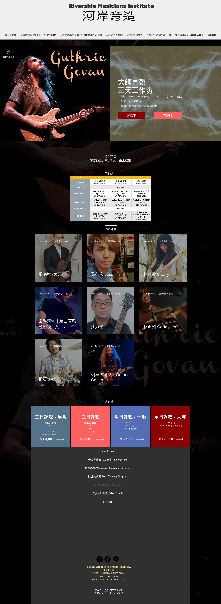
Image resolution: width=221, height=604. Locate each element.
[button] (81, 33)
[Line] (116, 559)
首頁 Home (107, 451)
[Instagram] (99, 559)
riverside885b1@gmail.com (113, 579)
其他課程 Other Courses (107, 485)
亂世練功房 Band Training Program (107, 476)
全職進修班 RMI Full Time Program (107, 459)
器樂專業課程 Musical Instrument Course (107, 468)
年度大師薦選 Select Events (107, 493)
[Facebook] (107, 559)
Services (107, 501)
